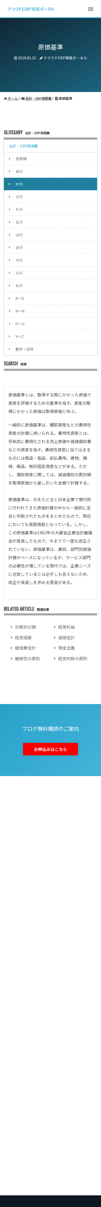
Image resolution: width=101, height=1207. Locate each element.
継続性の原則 (27, 658)
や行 (19, 260)
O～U (20, 323)
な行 (19, 222)
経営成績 (23, 637)
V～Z (20, 336)
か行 (19, 184)
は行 (19, 234)
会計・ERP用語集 (23, 145)
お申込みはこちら (50, 749)
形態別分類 (25, 627)
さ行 (19, 196)
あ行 (19, 171)
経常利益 (66, 627)
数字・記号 (25, 349)
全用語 (21, 158)
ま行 (19, 247)
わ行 (19, 285)
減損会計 (66, 637)
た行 (19, 209)
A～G (20, 298)
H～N (20, 311)
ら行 (19, 272)
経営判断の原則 (72, 658)
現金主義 (66, 648)
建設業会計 (25, 648)
